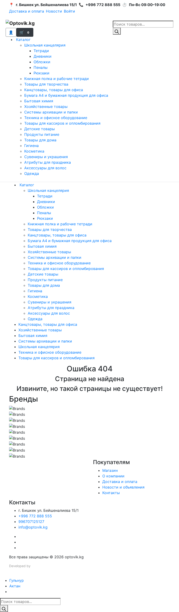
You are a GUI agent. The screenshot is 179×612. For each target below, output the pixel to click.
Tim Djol (37, 566)
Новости (54, 11)
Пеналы (41, 67)
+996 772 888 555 (35, 516)
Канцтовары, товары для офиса (53, 89)
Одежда (31, 173)
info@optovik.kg (33, 527)
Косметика (34, 151)
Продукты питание (41, 134)
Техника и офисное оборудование (55, 117)
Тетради (41, 50)
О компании (113, 476)
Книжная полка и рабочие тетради (56, 78)
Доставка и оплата (26, 11)
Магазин (110, 470)
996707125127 (31, 521)
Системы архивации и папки (51, 112)
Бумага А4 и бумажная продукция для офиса (66, 95)
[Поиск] (117, 31)
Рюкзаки (41, 73)
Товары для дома (40, 140)
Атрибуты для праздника (47, 162)
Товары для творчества (46, 84)
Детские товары (39, 128)
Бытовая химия (38, 101)
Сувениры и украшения (46, 156)
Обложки (42, 62)
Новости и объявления (123, 487)
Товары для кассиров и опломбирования (62, 123)
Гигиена (31, 145)
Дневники (43, 56)
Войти (69, 11)
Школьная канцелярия (44, 45)
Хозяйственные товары (46, 106)
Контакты (111, 492)
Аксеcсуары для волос (45, 168)
